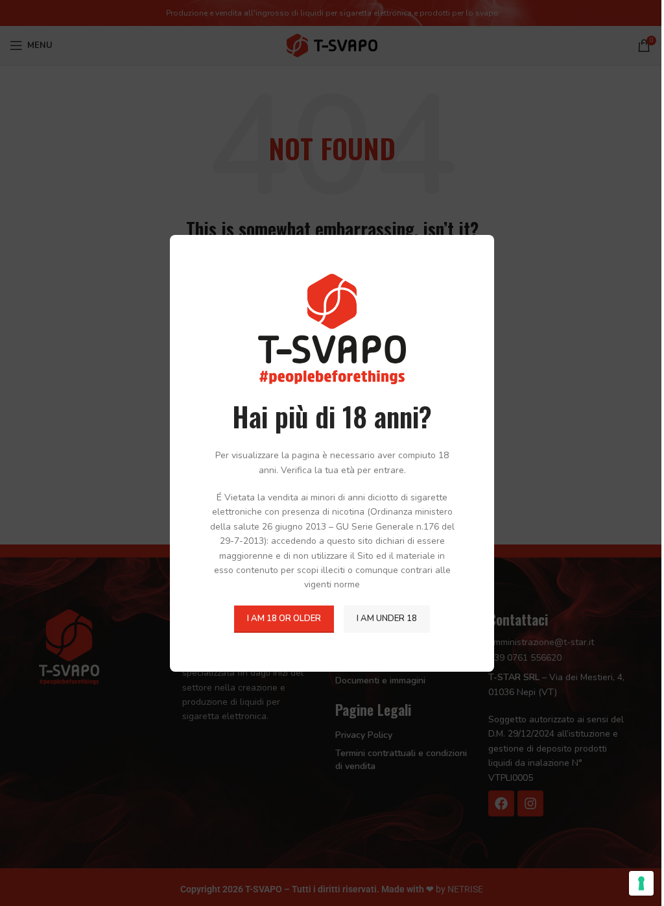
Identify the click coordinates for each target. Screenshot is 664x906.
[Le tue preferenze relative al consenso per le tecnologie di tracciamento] (641, 883)
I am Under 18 (387, 618)
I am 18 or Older (284, 618)
